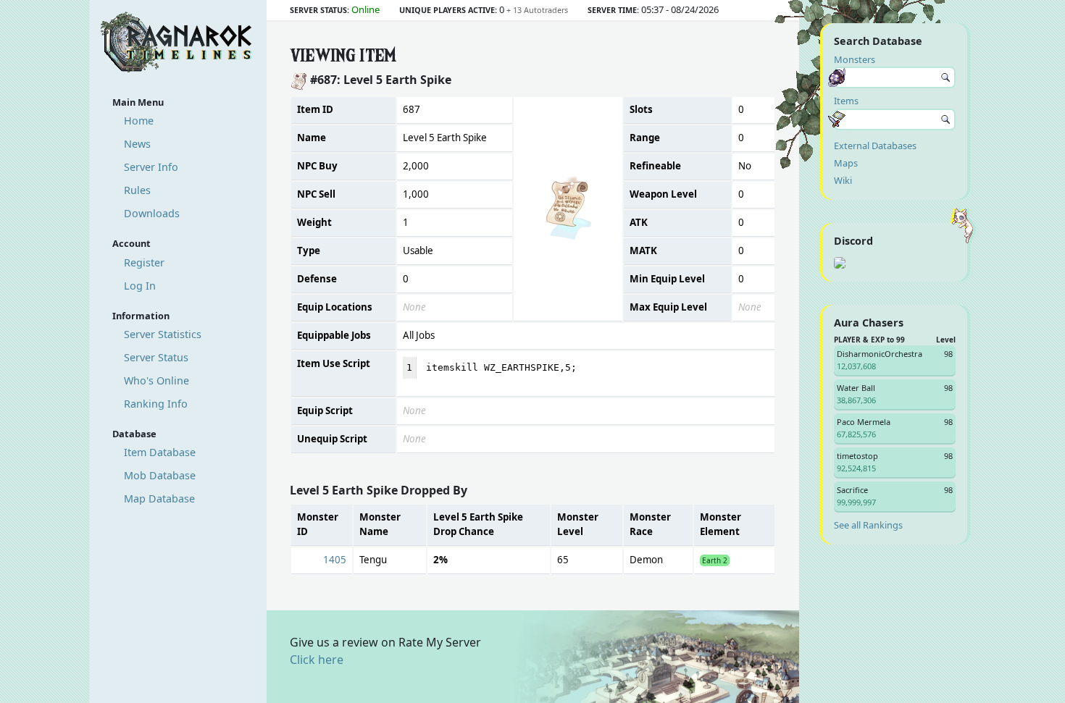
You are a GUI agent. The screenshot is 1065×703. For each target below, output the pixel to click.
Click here (316, 660)
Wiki (843, 180)
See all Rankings (868, 524)
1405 (334, 559)
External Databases (875, 145)
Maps (846, 162)
